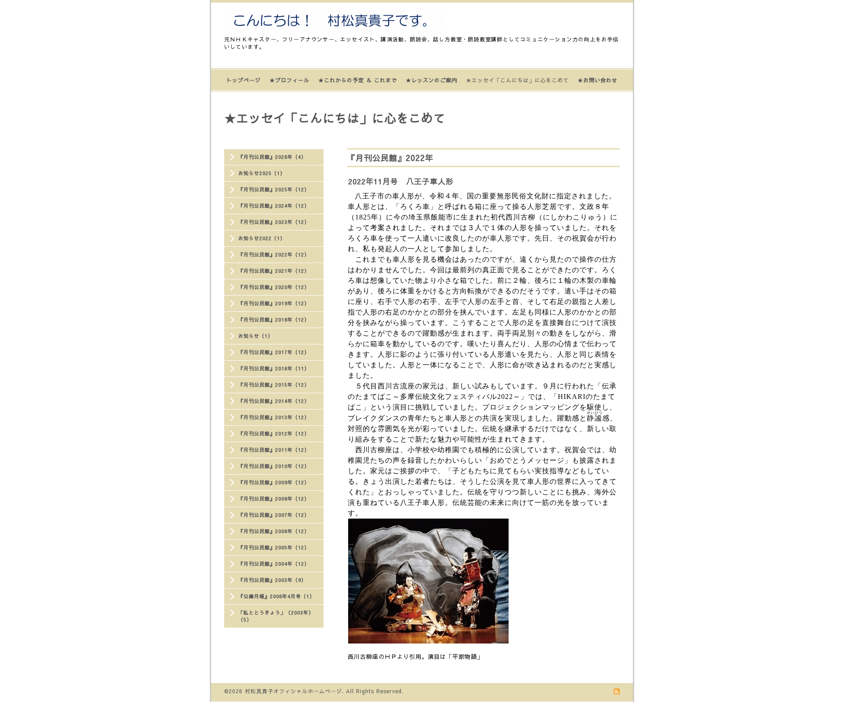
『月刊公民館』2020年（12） (273, 287)
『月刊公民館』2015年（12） (273, 384)
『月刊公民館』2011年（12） (273, 449)
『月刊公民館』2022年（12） (273, 254)
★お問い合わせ (598, 80)
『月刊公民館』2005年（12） (273, 547)
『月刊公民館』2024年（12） (273, 205)
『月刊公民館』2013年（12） (273, 417)
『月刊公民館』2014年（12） (273, 401)
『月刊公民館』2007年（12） (273, 515)
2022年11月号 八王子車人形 (401, 181)
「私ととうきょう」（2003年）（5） (276, 616)
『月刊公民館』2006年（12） (273, 531)
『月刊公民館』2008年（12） (273, 498)
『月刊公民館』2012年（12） (273, 433)
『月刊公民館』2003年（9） (272, 580)
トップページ (243, 80)
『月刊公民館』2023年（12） (273, 222)
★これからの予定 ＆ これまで (357, 80)
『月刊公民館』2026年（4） (272, 157)
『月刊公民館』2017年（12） (273, 352)
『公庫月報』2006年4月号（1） (276, 596)
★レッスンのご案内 (431, 80)
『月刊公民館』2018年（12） (273, 319)
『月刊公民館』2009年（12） (273, 482)
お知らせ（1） (255, 336)
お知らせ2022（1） (261, 238)
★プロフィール (289, 80)
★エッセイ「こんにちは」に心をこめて (517, 80)
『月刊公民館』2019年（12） (273, 303)
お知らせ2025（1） (261, 173)
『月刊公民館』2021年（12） (273, 270)
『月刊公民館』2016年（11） (273, 368)
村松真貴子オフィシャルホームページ (293, 691)
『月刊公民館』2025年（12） (273, 189)
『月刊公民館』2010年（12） (273, 466)
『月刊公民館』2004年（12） (273, 563)
